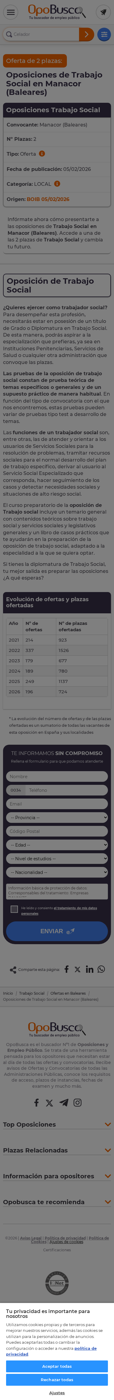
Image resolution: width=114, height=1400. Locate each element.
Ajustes (57, 1392)
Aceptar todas (57, 1366)
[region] (57, 1351)
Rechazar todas (57, 1379)
